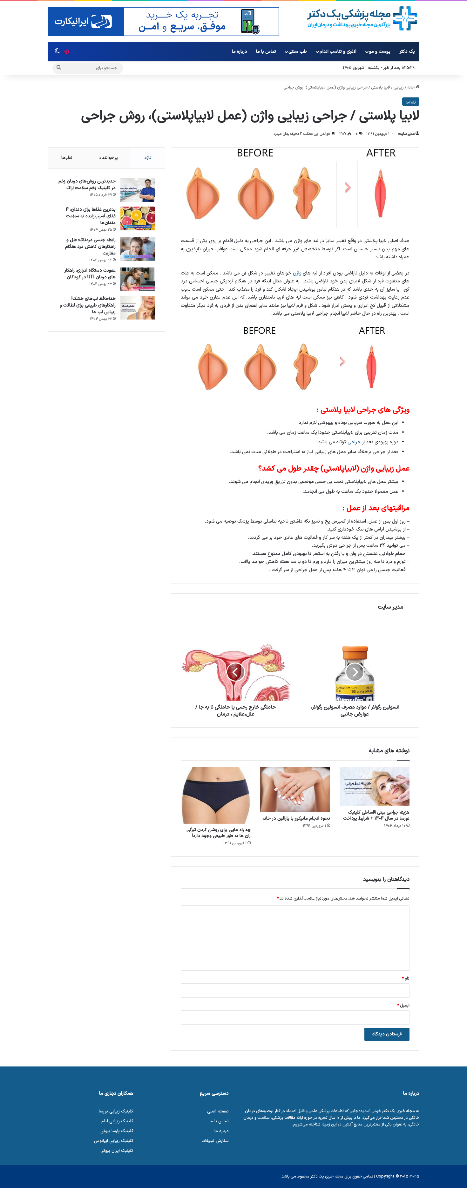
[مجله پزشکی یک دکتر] (362, 18)
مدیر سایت (406, 134)
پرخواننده (108, 158)
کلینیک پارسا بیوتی (116, 1131)
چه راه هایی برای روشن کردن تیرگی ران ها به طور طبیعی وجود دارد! (218, 833)
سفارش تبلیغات (215, 1141)
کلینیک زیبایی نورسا (116, 1111)
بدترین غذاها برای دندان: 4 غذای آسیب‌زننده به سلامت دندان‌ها (91, 216)
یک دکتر (407, 51)
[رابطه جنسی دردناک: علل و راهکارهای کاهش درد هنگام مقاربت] (137, 249)
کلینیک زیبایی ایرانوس (113, 1141)
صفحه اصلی (218, 1111)
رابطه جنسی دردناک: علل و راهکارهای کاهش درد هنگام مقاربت (90, 247)
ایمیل (403, 1005)
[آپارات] (66, 51)
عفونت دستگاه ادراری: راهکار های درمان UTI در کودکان (90, 273)
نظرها (66, 158)
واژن (297, 273)
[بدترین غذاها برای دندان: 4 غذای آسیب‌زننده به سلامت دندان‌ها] (137, 218)
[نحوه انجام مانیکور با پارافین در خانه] (295, 789)
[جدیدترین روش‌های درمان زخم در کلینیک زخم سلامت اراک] (137, 190)
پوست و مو (379, 51)
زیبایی (399, 87)
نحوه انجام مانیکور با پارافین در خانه (296, 818)
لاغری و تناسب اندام (338, 51)
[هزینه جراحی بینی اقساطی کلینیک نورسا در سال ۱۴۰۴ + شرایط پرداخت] (374, 786)
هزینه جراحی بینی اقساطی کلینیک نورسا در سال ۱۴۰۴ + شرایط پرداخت (376, 815)
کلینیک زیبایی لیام (117, 1121)
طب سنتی (297, 51)
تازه (148, 158)
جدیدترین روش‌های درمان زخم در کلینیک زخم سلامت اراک (87, 184)
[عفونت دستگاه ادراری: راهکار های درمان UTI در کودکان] (137, 279)
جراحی (354, 442)
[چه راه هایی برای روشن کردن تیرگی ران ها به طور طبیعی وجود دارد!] (216, 795)
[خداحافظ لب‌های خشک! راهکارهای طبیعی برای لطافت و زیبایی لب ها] (137, 308)
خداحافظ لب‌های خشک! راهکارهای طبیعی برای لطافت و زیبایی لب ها (88, 305)
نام (405, 978)
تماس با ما (266, 51)
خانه (411, 87)
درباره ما (239, 51)
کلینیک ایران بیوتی (116, 1150)
